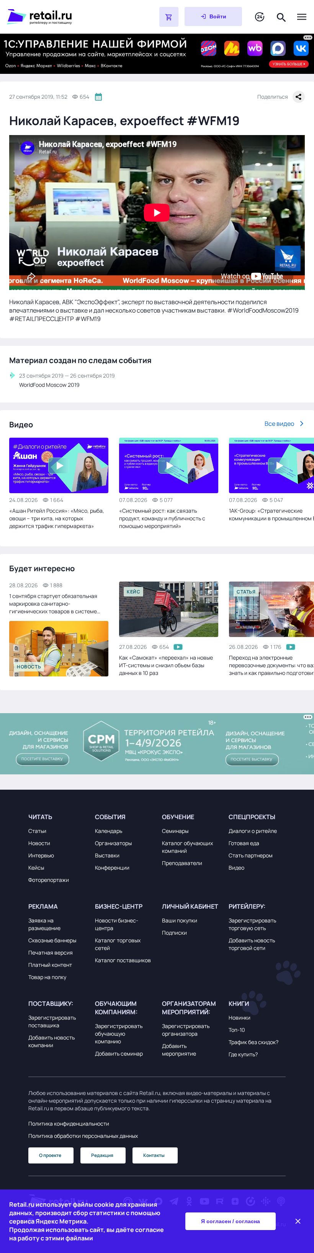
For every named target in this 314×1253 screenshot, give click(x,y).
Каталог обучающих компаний (187, 846)
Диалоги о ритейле (253, 830)
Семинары (175, 830)
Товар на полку (47, 977)
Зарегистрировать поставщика (52, 1021)
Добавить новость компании (51, 1041)
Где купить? (243, 1054)
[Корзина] (168, 17)
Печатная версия (50, 952)
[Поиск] (281, 16)
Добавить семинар (119, 1053)
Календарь (108, 830)
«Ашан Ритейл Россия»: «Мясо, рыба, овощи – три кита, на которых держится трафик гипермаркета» (56, 518)
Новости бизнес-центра (116, 924)
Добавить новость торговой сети (252, 944)
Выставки (107, 855)
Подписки (174, 932)
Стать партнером (251, 855)
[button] (56, 817)
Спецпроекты (252, 817)
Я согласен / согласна (230, 1221)
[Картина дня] (259, 17)
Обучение (178, 817)
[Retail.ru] (63, 16)
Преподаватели (182, 863)
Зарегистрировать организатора (185, 1029)
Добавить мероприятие (179, 1049)
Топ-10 (237, 1029)
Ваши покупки (179, 920)
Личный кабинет (190, 906)
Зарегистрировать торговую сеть (252, 924)
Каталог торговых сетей (118, 944)
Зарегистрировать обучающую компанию (118, 1033)
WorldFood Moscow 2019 (49, 384)
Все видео (279, 423)
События (110, 817)
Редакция (102, 1155)
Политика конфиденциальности (68, 1123)
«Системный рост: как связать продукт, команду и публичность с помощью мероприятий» (162, 518)
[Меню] (301, 16)
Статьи (37, 830)
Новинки (239, 1017)
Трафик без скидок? (253, 1042)
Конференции (112, 867)
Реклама (43, 906)
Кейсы (36, 867)
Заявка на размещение (44, 924)
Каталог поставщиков (123, 960)
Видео (236, 867)
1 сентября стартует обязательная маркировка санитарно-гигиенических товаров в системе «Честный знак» (53, 603)
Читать (40, 817)
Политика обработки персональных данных (83, 1135)
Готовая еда (244, 843)
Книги (239, 1003)
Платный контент (50, 964)
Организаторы (113, 843)
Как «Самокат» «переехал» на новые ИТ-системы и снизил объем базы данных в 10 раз (166, 665)
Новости (39, 843)
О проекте (50, 1155)
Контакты (154, 1155)
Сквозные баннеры (52, 940)
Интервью (41, 855)
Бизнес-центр (118, 906)
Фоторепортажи (48, 879)
